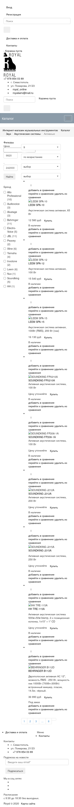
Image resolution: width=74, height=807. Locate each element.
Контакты (11, 45)
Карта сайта (28, 803)
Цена (24, 152)
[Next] (54, 719)
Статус (25, 162)
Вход (9, 7)
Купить (48, 220)
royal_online (20, 89)
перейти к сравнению (41, 193)
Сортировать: (29, 171)
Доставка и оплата (17, 38)
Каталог (65, 130)
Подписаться (15, 771)
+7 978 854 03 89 (14, 78)
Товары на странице (32, 142)
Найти (9, 176)
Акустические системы (27, 133)
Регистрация (13, 14)
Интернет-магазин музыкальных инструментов (30, 130)
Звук (8, 133)
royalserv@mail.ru (23, 93)
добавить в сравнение (41, 190)
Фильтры (9, 142)
